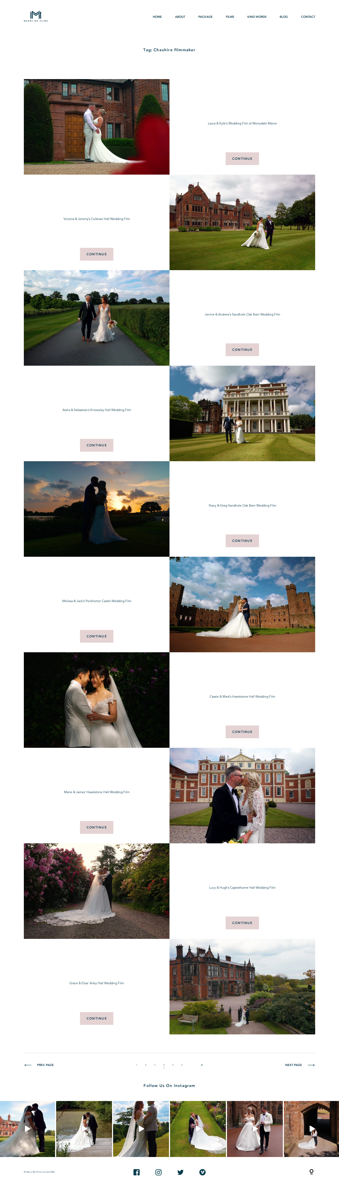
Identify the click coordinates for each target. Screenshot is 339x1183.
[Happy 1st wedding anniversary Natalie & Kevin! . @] (84, 1129)
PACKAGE (205, 17)
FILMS (230, 17)
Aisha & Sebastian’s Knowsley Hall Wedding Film (97, 410)
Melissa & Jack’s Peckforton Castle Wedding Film (96, 601)
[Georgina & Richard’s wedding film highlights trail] (141, 1129)
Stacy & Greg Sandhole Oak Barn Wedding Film (242, 505)
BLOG (284, 17)
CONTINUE (242, 159)
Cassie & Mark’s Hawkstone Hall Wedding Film (242, 696)
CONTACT (308, 17)
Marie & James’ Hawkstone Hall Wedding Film (97, 792)
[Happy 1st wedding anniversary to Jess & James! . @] (198, 1129)
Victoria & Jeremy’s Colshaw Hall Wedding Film (97, 219)
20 (202, 1065)
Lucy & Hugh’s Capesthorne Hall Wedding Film (242, 888)
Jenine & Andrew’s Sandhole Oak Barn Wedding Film (242, 314)
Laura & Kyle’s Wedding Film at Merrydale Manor (242, 123)
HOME (157, 17)
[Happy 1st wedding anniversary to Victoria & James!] (255, 1129)
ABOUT (180, 17)
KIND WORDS (256, 17)
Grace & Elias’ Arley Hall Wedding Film (96, 983)
